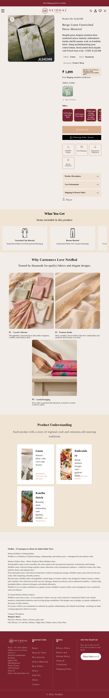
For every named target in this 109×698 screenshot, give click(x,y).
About (35, 680)
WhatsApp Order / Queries (83, 137)
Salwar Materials (40, 661)
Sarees (35, 670)
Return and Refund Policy (63, 654)
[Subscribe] (97, 656)
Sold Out (36, 675)
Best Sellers (37, 666)
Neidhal (59, 694)
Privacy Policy (63, 648)
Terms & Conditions (61, 662)
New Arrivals (38, 657)
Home (35, 648)
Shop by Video (39, 652)
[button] (2, 11)
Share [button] (68, 199)
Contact (36, 684)
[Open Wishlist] (100, 11)
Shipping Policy (64, 669)
